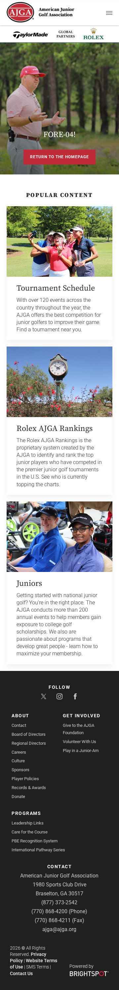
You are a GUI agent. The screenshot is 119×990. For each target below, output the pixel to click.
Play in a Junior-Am (81, 750)
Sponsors (20, 769)
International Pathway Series (38, 849)
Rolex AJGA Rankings (55, 429)
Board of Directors (29, 734)
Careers (19, 752)
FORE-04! (59, 135)
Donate (18, 796)
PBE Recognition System (35, 840)
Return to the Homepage (59, 157)
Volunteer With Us (79, 741)
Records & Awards (29, 787)
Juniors (29, 584)
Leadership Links (28, 823)
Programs (26, 813)
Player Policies (25, 778)
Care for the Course (30, 831)
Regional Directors (29, 743)
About (20, 715)
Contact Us (21, 973)
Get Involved (81, 715)
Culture (18, 760)
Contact (19, 725)
